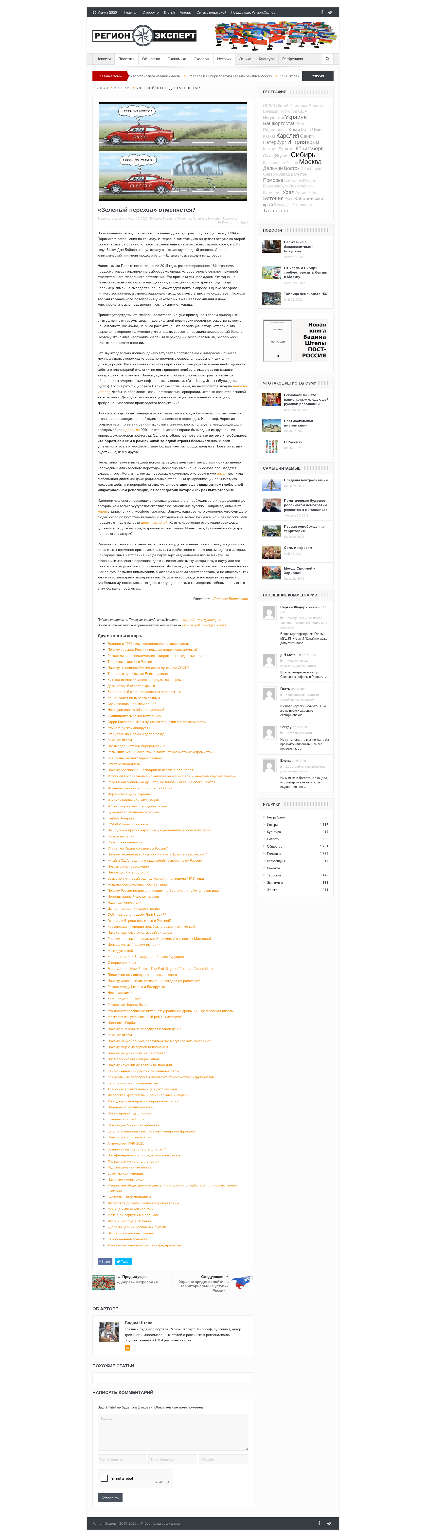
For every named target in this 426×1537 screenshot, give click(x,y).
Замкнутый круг (119, 739)
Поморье (273, 180)
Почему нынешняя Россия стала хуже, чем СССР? (148, 667)
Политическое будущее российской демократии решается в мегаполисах (305, 505)
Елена (285, 760)
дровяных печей (154, 522)
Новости (103, 59)
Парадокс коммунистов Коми (130, 1107)
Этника (245, 59)
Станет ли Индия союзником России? (137, 848)
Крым (313, 142)
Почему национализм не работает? (136, 1053)
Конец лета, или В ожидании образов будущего (145, 956)
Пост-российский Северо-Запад (133, 1058)
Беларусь (282, 204)
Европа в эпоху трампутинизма (132, 1083)
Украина (296, 117)
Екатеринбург (275, 186)
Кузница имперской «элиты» (130, 1208)
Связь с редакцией (211, 12)
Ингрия (296, 142)
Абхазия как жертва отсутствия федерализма (144, 1245)
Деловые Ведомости (230, 598)
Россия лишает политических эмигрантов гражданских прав (155, 655)
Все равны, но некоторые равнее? (134, 758)
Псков (313, 192)
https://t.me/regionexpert (202, 619)
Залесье (316, 105)
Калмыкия (272, 192)
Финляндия (311, 168)
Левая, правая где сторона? (129, 1113)
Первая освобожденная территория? (304, 528)
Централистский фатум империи (133, 944)
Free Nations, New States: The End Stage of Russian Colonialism (160, 968)
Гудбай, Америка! (121, 818)
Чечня (317, 129)
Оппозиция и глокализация (129, 1137)
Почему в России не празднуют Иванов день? (144, 1028)
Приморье (298, 105)
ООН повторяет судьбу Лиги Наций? (136, 914)
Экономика (177, 59)
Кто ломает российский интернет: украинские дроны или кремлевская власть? (170, 1010)
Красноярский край (280, 162)
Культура (267, 59)
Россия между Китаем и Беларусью (136, 986)
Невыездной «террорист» (127, 872)
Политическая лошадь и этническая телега (142, 974)
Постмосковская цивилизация (298, 422)
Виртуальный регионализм (129, 1196)
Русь (288, 198)
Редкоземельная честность (129, 1167)
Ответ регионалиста (123, 763)
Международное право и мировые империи (142, 1101)
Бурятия (287, 148)
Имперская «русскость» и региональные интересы (148, 1095)
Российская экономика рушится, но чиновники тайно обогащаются (161, 781)
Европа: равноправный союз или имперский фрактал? (151, 1131)
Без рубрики (276, 817)
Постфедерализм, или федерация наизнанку (144, 1155)
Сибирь (303, 154)
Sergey (286, 726)
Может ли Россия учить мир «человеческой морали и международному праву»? (171, 776)
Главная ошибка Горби (125, 1119)
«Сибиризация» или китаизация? (133, 799)
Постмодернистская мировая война (136, 745)
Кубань (309, 180)
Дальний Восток (281, 168)
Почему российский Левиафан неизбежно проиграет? (151, 769)
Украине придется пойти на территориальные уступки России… (204, 1286)
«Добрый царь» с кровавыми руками (136, 1226)
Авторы (186, 12)
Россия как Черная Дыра (127, 1004)
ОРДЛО (270, 105)
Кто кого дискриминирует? (128, 727)
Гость (285, 688)
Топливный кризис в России (129, 661)
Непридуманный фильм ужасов (133, 896)
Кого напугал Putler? (124, 998)
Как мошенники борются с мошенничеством (143, 1071)
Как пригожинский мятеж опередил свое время (145, 679)
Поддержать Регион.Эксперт (254, 12)
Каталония (302, 204)
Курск (306, 129)
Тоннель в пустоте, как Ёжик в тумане (137, 673)
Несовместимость (121, 992)
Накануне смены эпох (125, 1179)
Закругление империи (125, 1173)
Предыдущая (134, 1277)
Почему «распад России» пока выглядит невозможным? (152, 649)
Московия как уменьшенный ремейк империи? (145, 1016)
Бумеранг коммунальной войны (133, 812)
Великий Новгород (280, 111)
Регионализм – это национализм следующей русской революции (306, 399)
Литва (302, 123)
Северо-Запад (276, 174)
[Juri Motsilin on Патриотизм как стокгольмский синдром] (269, 659)
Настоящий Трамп (298, 733)
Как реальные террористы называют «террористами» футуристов (160, 1076)
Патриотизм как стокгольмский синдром (139, 932)
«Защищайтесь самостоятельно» (134, 715)
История (224, 59)
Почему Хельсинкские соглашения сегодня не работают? (153, 980)
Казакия (270, 148)
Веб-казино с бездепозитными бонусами (299, 246)
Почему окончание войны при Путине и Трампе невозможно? (157, 854)
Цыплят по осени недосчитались (133, 908)
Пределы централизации (306, 480)
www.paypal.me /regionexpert (203, 625)
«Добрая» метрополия (137, 1282)
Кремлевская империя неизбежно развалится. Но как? (151, 926)
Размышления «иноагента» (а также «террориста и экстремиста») (160, 751)
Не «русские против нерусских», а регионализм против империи (159, 830)
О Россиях (293, 442)
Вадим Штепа (107, 218)
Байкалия (293, 180)
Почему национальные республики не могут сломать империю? (159, 1040)
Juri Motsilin (290, 654)
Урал (288, 191)
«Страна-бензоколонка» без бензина (137, 884)
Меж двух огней (120, 950)
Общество (151, 59)
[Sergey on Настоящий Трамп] (269, 732)
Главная (131, 12)
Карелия (287, 135)
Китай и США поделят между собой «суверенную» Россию (154, 860)
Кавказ (269, 136)
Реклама (273, 868)
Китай (283, 105)
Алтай (300, 192)
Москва (310, 161)
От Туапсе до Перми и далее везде (136, 733)
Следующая (212, 1277)
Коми (294, 129)
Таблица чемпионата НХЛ (306, 293)
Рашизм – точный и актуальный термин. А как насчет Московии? (159, 938)
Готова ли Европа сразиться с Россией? (139, 920)
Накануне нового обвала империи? (135, 709)
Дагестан (299, 174)
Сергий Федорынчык (298, 607)
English (169, 12)
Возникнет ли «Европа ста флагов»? (136, 1149)
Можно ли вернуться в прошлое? (133, 1214)
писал (222, 473)
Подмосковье (275, 129)
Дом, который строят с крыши (131, 685)
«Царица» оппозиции (124, 902)
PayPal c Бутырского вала (128, 824)
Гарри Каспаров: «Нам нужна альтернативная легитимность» (156, 721)
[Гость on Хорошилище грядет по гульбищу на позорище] (269, 693)
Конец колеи (242, 76)
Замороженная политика (127, 1239)
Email (244, 222)
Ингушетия (273, 117)
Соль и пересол (298, 547)
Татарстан (275, 210)
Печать (227, 222)
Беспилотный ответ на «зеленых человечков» (144, 691)
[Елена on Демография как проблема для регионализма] (269, 765)
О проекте (150, 12)
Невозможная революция (128, 866)
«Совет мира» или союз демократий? (137, 806)
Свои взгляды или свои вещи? (131, 703)
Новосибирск (301, 186)
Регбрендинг (292, 59)
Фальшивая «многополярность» (133, 1161)
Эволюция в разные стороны (130, 1233)
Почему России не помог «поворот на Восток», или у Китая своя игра (163, 890)
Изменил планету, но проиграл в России (140, 788)
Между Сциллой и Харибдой (300, 570)
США (302, 111)
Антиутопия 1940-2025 (125, 1143)
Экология (202, 59)
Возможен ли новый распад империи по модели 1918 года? (155, 878)
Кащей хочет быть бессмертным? (134, 697)
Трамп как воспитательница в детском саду (142, 1089)
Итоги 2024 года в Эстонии (129, 1221)
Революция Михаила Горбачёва (133, 1125)
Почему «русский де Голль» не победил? (140, 1064)
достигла (132, 429)
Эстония (273, 198)
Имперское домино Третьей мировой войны (143, 1203)
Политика (126, 59)
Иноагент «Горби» (122, 1022)
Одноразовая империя (278, 76)
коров (102, 511)
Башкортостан (279, 123)
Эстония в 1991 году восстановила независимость (148, 643)
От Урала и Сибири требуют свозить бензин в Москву (182, 76)
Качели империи (120, 836)
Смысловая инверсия (124, 842)
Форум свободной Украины (129, 794)
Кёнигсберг (309, 148)
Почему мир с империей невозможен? (138, 1046)
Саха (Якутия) (276, 155)
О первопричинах (121, 962)
